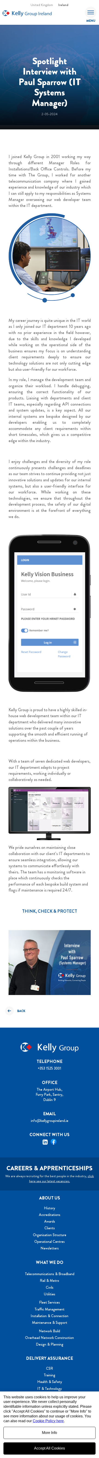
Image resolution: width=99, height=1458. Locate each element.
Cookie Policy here (48, 1421)
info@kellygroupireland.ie (49, 1120)
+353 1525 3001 (49, 1068)
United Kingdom (42, 4)
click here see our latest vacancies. (61, 1179)
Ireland (63, 4)
